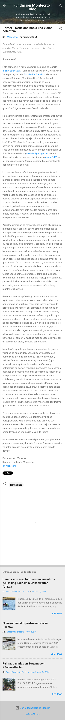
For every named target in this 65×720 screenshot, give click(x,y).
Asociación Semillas (34, 74)
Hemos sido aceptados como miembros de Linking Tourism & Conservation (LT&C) (29, 582)
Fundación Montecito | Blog (32, 7)
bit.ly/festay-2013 (12, 70)
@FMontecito (10, 465)
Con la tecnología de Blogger (34, 708)
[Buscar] (60, 6)
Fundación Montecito (32, 714)
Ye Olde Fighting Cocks (38, 153)
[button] (60, 28)
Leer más (56, 613)
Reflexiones (16, 484)
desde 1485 (51, 157)
